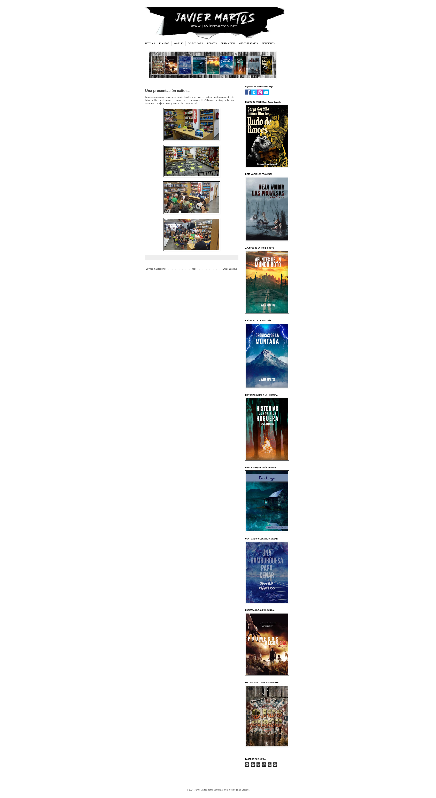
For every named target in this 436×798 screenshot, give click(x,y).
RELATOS (212, 43)
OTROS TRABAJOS (248, 43)
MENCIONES (268, 43)
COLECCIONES (195, 43)
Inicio (194, 269)
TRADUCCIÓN (228, 43)
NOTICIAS (150, 43)
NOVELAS (178, 43)
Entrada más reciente (156, 269)
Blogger (245, 790)
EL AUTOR (164, 43)
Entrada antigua (229, 269)
